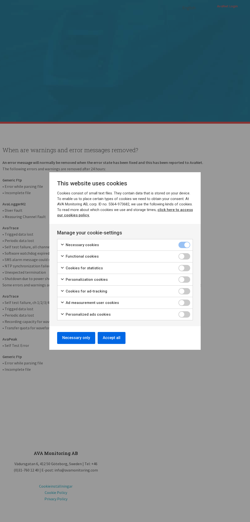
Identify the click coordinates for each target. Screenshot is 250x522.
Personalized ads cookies (88, 314)
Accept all (111, 337)
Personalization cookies (86, 279)
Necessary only (76, 337)
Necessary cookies (82, 245)
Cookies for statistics (84, 268)
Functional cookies (82, 256)
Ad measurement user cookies (92, 303)
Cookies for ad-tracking (86, 291)
